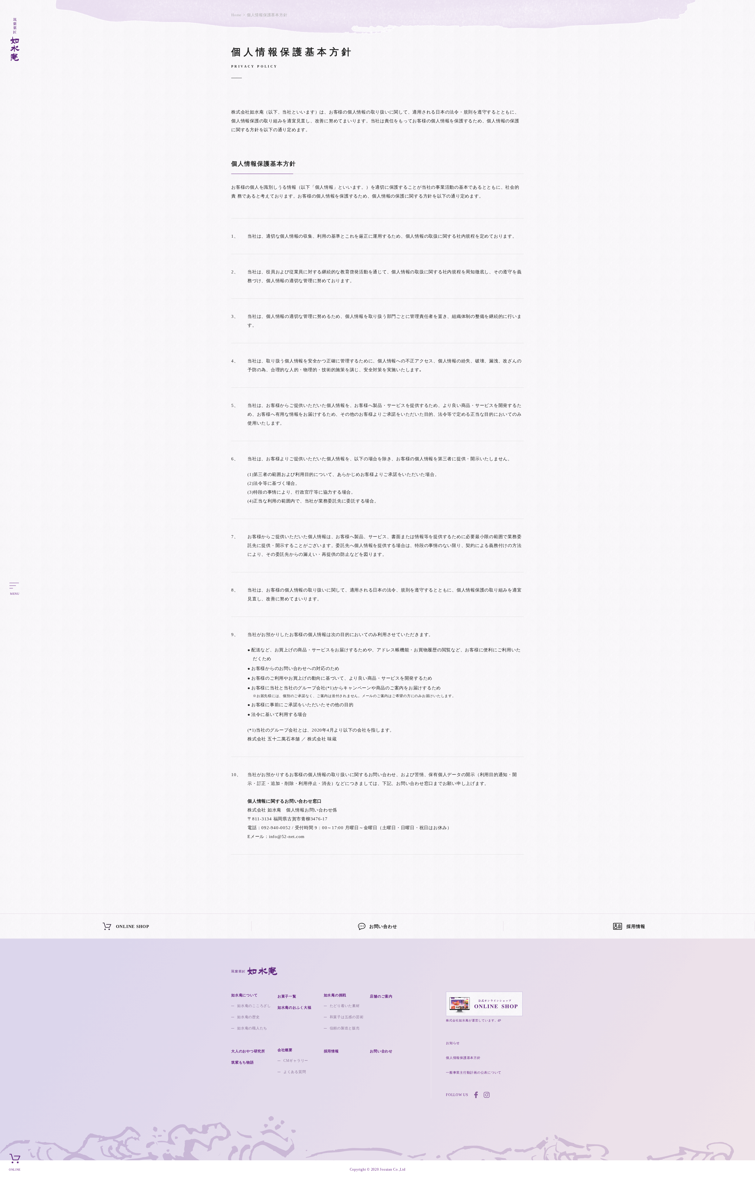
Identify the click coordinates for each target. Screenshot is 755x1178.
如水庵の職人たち (252, 1028)
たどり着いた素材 (345, 1006)
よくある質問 (294, 1072)
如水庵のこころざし (254, 1006)
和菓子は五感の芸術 (347, 1017)
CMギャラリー (295, 1061)
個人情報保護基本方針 (463, 1057)
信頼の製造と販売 (345, 1028)
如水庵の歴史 (248, 1017)
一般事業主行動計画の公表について (473, 1072)
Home (236, 15)
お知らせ (453, 1043)
